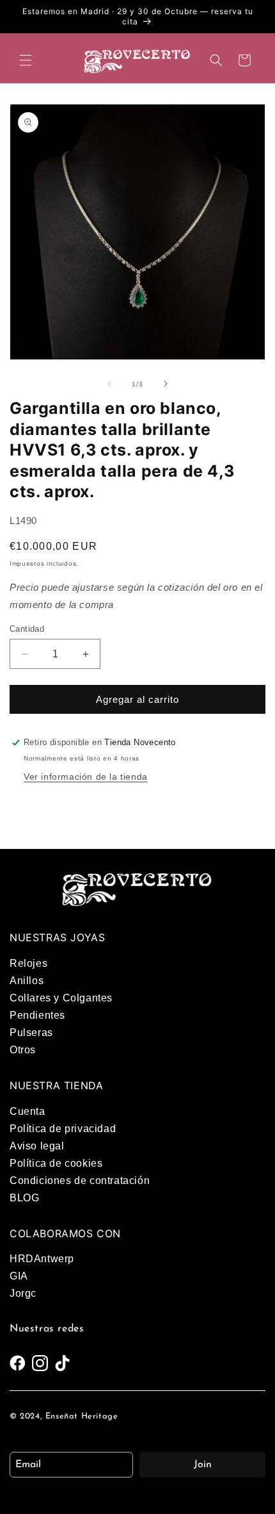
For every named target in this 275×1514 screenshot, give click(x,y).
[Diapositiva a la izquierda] (109, 384)
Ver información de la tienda (86, 776)
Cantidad (27, 629)
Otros (23, 1049)
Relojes (28, 963)
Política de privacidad (63, 1128)
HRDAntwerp (42, 1258)
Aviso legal (37, 1145)
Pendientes (37, 1015)
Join (203, 1465)
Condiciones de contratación (80, 1180)
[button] (26, 60)
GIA (19, 1276)
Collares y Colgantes (61, 997)
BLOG (24, 1197)
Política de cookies (56, 1163)
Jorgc (23, 1293)
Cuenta (27, 1111)
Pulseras (31, 1032)
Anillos (26, 980)
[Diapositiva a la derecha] (166, 384)
